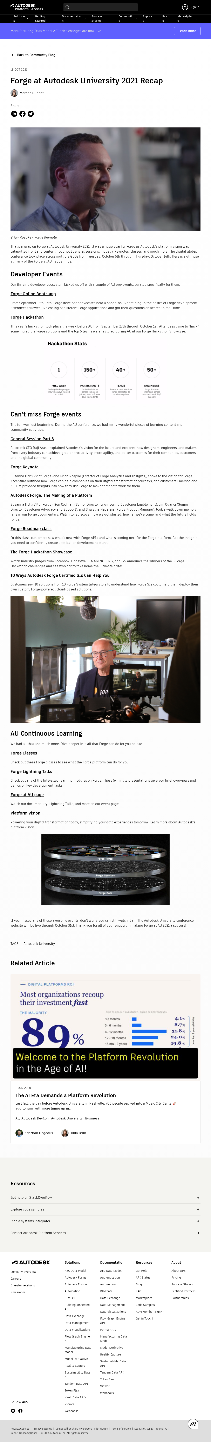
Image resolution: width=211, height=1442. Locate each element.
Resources (144, 1262)
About (176, 1262)
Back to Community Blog (36, 55)
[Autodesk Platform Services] (27, 7)
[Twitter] (13, 1410)
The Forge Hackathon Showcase (41, 552)
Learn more (187, 31)
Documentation (112, 1262)
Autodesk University (39, 943)
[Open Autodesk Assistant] (193, 1424)
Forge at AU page (27, 795)
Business (92, 1118)
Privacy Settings (42, 1428)
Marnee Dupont (32, 93)
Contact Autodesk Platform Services (38, 1233)
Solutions (72, 1262)
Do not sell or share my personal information (81, 1428)
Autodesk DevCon (35, 1118)
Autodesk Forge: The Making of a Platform (51, 495)
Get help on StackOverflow (31, 1197)
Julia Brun (78, 1133)
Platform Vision (25, 813)
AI (17, 1118)
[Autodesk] (31, 1263)
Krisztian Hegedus (39, 1133)
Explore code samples (27, 1209)
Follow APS (19, 1402)
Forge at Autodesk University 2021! (64, 246)
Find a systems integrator (30, 1221)
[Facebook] (20, 1410)
